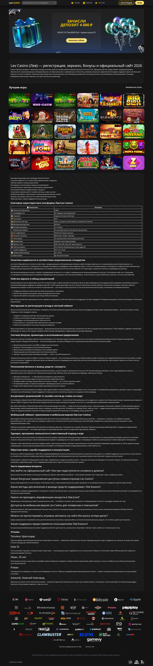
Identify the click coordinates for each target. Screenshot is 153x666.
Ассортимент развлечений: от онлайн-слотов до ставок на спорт (33, 192)
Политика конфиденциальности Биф (70, 647)
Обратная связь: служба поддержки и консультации (29, 199)
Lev (14, 2)
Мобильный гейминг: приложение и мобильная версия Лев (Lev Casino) (36, 194)
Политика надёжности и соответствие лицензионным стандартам (34, 180)
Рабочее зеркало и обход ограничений (24, 183)
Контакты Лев (90, 647)
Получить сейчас (76, 40)
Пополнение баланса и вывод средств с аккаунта (28, 190)
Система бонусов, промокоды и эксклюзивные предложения (32, 187)
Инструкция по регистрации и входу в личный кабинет (30, 185)
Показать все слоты (134, 87)
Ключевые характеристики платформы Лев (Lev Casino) (30, 178)
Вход (139, 3)
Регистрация (126, 3)
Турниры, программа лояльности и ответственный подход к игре (33, 197)
